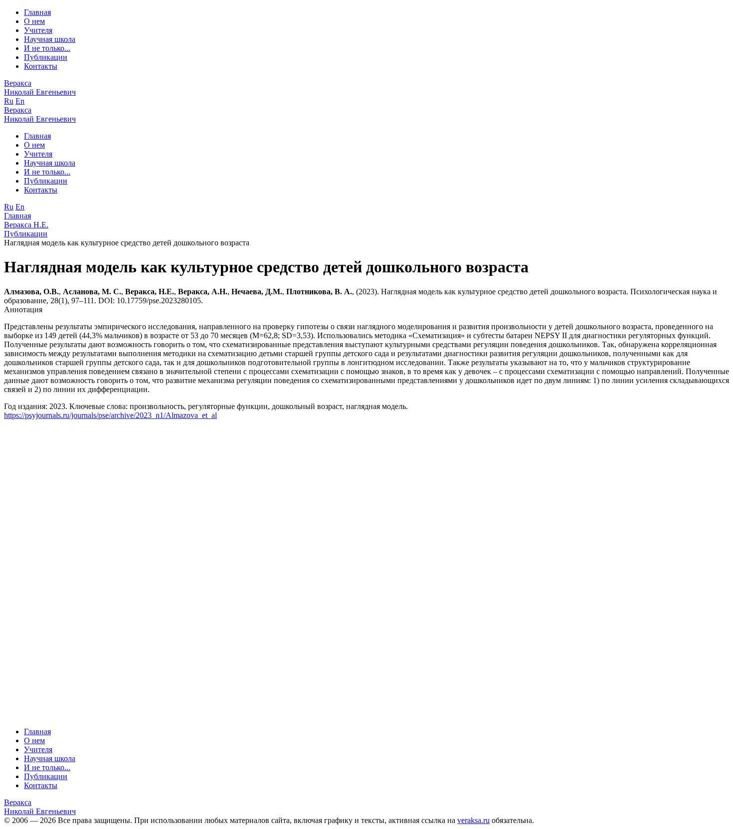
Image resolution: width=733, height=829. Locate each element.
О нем (34, 21)
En (19, 101)
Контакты (40, 66)
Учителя (38, 30)
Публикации (45, 57)
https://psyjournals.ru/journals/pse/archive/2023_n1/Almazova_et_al (110, 415)
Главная (37, 12)
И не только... (47, 48)
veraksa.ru (473, 820)
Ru (8, 101)
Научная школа (49, 39)
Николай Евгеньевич (40, 87)
